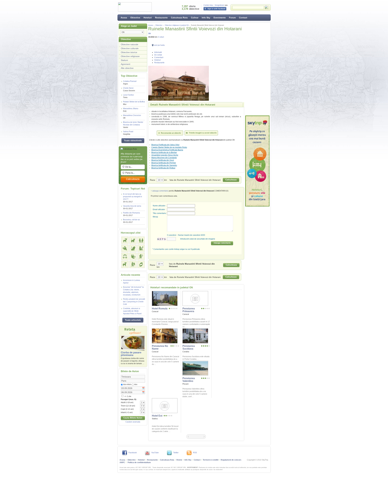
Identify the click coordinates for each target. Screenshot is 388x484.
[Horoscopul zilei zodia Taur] (133, 240)
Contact (243, 17)
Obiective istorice (129, 52)
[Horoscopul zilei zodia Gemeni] (141, 240)
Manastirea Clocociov (132, 116)
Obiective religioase (130, 56)
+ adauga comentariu (159, 191)
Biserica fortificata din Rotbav (163, 168)
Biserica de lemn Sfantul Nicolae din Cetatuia (133, 124)
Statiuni (124, 60)
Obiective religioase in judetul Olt (177, 25)
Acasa (124, 17)
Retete (179, 460)
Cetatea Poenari (130, 82)
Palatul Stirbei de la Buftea (134, 103)
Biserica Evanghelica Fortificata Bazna (167, 150)
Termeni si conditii (210, 460)
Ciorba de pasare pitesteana (131, 354)
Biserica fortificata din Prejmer (163, 163)
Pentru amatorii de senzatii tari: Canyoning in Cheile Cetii (134, 301)
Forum (232, 17)
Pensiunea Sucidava (188, 347)
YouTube (155, 453)
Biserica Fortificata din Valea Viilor (165, 145)
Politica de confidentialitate (139, 462)
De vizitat (158, 55)
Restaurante (161, 17)
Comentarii (158, 57)
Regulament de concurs (231, 460)
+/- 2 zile (127, 396)
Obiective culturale (130, 48)
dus (135, 384)
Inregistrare (219, 5)
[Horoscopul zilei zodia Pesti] (141, 264)
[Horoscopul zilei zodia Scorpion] (133, 256)
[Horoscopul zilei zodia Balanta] (125, 256)
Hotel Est (157, 415)
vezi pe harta (159, 45)
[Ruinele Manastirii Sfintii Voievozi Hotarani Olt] (196, 83)
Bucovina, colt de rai (131, 220)
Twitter (176, 453)
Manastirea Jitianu (130, 109)
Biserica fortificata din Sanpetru (164, 165)
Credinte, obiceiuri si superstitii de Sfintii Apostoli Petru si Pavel (132, 311)
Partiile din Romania (131, 213)
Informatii (158, 52)
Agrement (125, 64)
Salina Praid (128, 133)
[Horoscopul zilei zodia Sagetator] (141, 256)
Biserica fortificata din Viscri (162, 160)
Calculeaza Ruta (179, 17)
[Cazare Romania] (257, 161)
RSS (195, 453)
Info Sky (206, 17)
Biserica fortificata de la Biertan (164, 152)
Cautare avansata (132, 422)
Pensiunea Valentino (188, 379)
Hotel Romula (159, 308)
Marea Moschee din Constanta (164, 158)
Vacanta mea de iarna (132, 206)
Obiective (135, 17)
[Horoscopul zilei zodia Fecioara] (141, 248)
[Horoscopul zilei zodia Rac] (125, 248)
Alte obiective (127, 68)
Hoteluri (148, 17)
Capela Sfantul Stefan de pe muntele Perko (169, 147)
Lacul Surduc (128, 96)
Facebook (133, 453)
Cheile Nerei (129, 89)
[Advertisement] (257, 68)
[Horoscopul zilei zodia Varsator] (133, 264)
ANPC (122, 462)
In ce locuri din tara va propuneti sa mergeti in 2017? (132, 196)
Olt (149, 33)
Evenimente (220, 17)
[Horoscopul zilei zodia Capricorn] (125, 264)
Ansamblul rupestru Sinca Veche (164, 155)
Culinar (194, 17)
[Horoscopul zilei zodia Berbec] (125, 240)
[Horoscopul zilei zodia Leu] (133, 248)
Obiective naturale (129, 44)
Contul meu (208, 5)
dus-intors (127, 384)
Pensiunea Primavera (188, 310)
